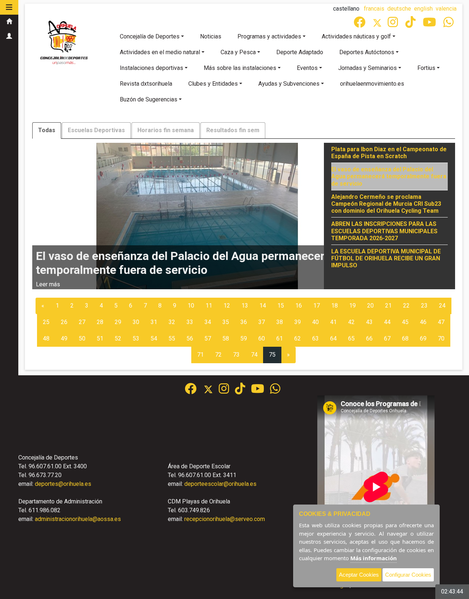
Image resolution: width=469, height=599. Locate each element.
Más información (373, 558)
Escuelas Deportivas (96, 130)
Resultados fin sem (232, 130)
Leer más (48, 284)
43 (369, 322)
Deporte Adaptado (299, 52)
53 (136, 338)
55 (172, 338)
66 (369, 338)
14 (262, 305)
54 (154, 338)
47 (441, 322)
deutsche (399, 8)
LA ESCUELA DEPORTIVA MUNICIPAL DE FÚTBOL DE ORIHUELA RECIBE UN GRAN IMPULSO (386, 258)
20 (370, 305)
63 (315, 338)
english (423, 8)
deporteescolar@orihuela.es (220, 483)
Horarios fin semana (165, 130)
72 (218, 354)
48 (46, 338)
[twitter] (211, 390)
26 (64, 322)
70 (441, 338)
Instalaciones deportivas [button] (151, 67)
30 (136, 322)
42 (351, 322)
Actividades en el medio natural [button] (160, 52)
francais (374, 8)
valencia (446, 8)
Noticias (210, 36)
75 (272, 354)
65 (351, 338)
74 (254, 354)
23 (424, 305)
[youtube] (430, 24)
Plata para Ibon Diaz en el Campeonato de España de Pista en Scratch (389, 153)
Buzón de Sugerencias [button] (148, 99)
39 (297, 322)
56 (190, 338)
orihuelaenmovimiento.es (372, 83)
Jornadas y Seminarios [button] (367, 67)
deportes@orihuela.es (63, 483)
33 (190, 322)
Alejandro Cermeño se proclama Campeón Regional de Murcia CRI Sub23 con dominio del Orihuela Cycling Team (386, 203)
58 (225, 338)
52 (118, 338)
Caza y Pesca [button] (238, 52)
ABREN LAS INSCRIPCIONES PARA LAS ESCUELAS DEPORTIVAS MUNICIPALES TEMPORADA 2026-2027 (384, 230)
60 (261, 338)
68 (405, 338)
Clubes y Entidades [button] (213, 83)
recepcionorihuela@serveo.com (224, 519)
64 (333, 338)
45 (405, 322)
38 (279, 322)
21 (388, 305)
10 (191, 305)
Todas (46, 130)
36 (243, 322)
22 (406, 305)
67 (387, 338)
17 (316, 305)
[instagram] (393, 24)
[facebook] (360, 24)
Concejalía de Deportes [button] (150, 36)
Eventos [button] (307, 67)
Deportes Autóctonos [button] (366, 52)
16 (298, 305)
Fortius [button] (426, 67)
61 (279, 338)
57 (207, 338)
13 (244, 305)
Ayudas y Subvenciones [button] (289, 83)
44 (387, 322)
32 (172, 322)
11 (209, 305)
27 (82, 322)
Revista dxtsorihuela (146, 83)
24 (442, 305)
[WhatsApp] (449, 24)
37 (261, 322)
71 (200, 354)
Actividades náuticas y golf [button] (356, 36)
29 (118, 322)
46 (423, 322)
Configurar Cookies (408, 575)
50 (82, 338)
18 (334, 305)
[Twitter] (380, 24)
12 (227, 305)
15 (280, 305)
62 (297, 338)
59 (243, 338)
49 (64, 338)
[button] (9, 7)
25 (46, 322)
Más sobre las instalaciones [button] (240, 67)
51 (100, 338)
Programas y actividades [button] (269, 36)
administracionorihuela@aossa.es (78, 519)
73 (236, 354)
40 (315, 322)
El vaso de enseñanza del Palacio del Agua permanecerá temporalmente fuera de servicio (388, 176)
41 (333, 322)
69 (423, 338)
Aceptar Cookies (359, 575)
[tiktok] (411, 24)
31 (154, 322)
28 (100, 322)
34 (207, 322)
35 (225, 322)
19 (352, 305)
